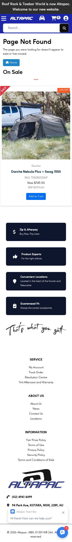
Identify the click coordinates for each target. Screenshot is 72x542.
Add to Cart (36, 196)
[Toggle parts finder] (42, 18)
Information (36, 432)
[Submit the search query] (64, 28)
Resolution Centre (36, 377)
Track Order (36, 372)
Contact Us (36, 413)
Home (13, 62)
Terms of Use (36, 445)
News (36, 408)
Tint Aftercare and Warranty (36, 382)
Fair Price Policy (36, 440)
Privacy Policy (36, 450)
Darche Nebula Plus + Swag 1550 (36, 172)
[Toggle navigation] (3, 18)
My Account (36, 367)
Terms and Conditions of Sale (36, 460)
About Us (36, 396)
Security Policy (36, 455)
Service (36, 359)
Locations (36, 418)
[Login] (66, 18)
